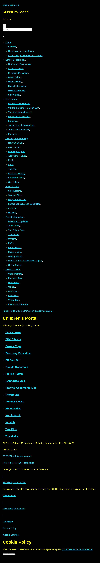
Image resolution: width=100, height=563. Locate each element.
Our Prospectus (26, 463)
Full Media (8, 522)
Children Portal (23, 311)
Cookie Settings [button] (11, 535)
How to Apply (36, 311)
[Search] (3, 36)
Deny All (13, 554)
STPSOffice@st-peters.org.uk (17, 456)
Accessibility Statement (14, 508)
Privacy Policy (9, 528)
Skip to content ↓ (11, 5)
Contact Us (48, 311)
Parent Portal (9, 311)
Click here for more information (77, 549)
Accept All (5, 554)
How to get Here (11, 463)
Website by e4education (14, 482)
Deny (9, 554)
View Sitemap (9, 495)
